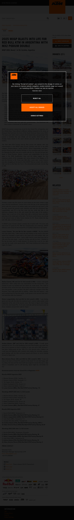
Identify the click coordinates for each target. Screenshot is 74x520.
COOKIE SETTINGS (37, 116)
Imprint (40, 90)
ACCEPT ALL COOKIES (37, 107)
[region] (37, 96)
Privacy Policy (35, 90)
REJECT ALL (37, 98)
